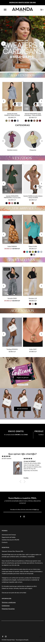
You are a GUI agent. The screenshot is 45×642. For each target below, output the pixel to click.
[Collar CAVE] (33, 332)
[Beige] (9, 121)
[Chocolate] (12, 121)
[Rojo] (9, 203)
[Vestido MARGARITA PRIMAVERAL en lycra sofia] (12, 178)
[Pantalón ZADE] (12, 281)
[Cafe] (30, 252)
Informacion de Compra (9, 534)
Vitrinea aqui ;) (33, 66)
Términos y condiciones (9, 602)
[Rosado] (12, 203)
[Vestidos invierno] (12, 139)
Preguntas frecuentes (8, 608)
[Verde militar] (15, 203)
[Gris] (18, 121)
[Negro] (15, 121)
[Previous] (3, 43)
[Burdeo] (40, 121)
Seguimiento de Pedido (8, 537)
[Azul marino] (6, 203)
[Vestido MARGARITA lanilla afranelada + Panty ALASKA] (33, 96)
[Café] (33, 203)
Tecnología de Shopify (22, 640)
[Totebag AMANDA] (12, 332)
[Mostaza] (33, 252)
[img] (6, 456)
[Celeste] (38, 252)
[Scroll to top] (40, 636)
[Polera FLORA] (33, 229)
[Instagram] (24, 517)
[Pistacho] (6, 121)
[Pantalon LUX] (33, 281)
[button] (20, 481)
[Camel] (37, 121)
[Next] (41, 43)
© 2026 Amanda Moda (8, 640)
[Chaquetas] (33, 139)
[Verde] (29, 121)
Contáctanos (6, 605)
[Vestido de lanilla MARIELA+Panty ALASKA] (12, 96)
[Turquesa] (27, 252)
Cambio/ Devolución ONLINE (10, 540)
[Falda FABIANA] (12, 229)
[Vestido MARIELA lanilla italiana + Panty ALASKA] (33, 178)
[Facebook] (20, 517)
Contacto (4, 542)
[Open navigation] (5, 9)
